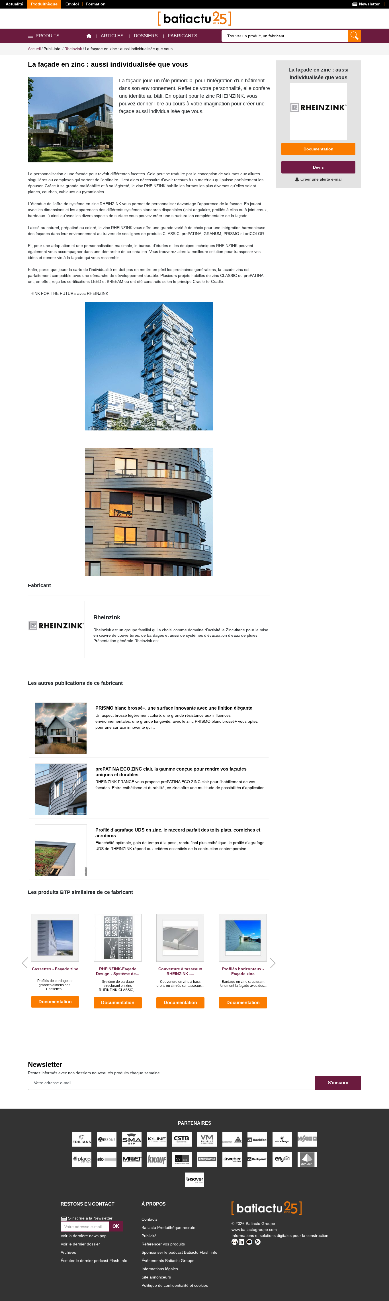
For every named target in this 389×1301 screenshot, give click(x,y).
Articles (112, 35)
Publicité (149, 1235)
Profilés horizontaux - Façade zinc (243, 971)
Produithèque (44, 4)
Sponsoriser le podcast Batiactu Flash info (179, 1252)
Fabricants (182, 35)
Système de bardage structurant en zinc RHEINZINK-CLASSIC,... (118, 986)
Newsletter (369, 4)
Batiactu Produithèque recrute (168, 1227)
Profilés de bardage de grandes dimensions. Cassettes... (55, 985)
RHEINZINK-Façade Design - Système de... (117, 971)
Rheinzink (106, 617)
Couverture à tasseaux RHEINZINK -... (180, 971)
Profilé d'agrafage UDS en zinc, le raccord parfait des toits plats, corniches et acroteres (177, 833)
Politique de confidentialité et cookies (175, 1285)
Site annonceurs (156, 1277)
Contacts (149, 1219)
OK (115, 1226)
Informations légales (160, 1269)
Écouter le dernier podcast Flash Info (94, 1260)
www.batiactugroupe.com (254, 1229)
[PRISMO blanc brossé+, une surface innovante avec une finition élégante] (61, 728)
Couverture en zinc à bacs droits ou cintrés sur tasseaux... (180, 984)
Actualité (14, 4)
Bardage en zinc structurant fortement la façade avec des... (243, 984)
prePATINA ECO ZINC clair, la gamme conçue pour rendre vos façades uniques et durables (171, 772)
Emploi (72, 4)
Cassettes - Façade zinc (55, 969)
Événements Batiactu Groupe (168, 1260)
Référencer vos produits (163, 1244)
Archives (68, 1252)
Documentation (55, 1001)
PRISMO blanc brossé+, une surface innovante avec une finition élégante (173, 708)
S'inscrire (338, 1082)
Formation (96, 4)
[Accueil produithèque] (89, 36)
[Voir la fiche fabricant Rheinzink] (56, 629)
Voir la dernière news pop (84, 1235)
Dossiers (146, 35)
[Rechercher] (354, 36)
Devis (318, 167)
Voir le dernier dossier (80, 1244)
